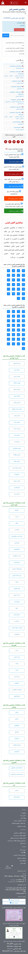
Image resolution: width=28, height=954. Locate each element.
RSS (22, 853)
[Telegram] (22, 141)
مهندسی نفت (17, 435)
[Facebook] (18, 141)
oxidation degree (16, 87)
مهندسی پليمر (17, 416)
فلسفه (17, 582)
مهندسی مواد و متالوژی (17, 409)
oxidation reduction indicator (16, 93)
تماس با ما (23, 816)
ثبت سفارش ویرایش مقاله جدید (14, 174)
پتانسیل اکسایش (19, 68)
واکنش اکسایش (19, 109)
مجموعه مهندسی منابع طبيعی (16, 774)
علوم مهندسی (17, 487)
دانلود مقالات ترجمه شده (20, 836)
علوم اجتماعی (17, 562)
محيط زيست (17, 442)
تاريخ (17, 608)
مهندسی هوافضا (17, 455)
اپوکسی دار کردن (19, 130)
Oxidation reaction (15, 107)
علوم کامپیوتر (17, 696)
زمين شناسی (17, 677)
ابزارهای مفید (23, 861)
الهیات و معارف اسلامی (17, 628)
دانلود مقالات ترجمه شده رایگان (18, 838)
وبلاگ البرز (23, 818)
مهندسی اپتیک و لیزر (17, 468)
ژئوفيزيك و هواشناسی (16, 690)
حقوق (17, 523)
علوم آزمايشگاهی (17, 745)
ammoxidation (17, 122)
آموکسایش (20, 124)
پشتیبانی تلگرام (14, 903)
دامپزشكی (17, 739)
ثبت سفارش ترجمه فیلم (15, 211)
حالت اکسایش (20, 83)
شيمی (16, 650)
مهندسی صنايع (17, 389)
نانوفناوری (17, 683)
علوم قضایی (16, 634)
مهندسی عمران (17, 376)
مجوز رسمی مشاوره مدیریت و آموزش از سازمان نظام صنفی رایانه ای (14, 924)
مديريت (17, 517)
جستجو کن (5, 35)
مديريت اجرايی (17, 595)
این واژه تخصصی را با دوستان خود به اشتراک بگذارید (14, 136)
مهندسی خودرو (17, 481)
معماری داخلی (17, 797)
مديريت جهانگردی (17, 556)
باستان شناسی (17, 615)
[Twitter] (14, 141)
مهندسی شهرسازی (17, 448)
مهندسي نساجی (16, 429)
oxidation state (16, 81)
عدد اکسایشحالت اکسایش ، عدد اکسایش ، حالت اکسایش (14, 103)
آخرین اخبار (23, 850)
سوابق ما (24, 813)
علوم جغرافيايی (17, 589)
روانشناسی (17, 530)
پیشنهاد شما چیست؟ (19, 30)
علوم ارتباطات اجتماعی (17, 569)
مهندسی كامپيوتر (16, 363)
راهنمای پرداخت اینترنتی (19, 855)
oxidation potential (15, 66)
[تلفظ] (23, 23)
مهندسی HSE (17, 461)
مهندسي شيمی (17, 396)
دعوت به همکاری (22, 826)
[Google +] (9, 141)
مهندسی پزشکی (17, 403)
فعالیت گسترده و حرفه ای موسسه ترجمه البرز (14, 941)
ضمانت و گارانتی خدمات (20, 821)
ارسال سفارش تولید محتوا (15, 186)
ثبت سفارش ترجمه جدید (15, 162)
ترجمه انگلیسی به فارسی (20, 833)
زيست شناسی (17, 657)
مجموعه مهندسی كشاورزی (16, 768)
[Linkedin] (5, 141)
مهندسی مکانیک (16, 383)
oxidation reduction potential (16, 73)
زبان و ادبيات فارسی (17, 575)
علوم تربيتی (16, 543)
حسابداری (17, 510)
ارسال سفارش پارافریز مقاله (14, 199)
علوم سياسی (16, 602)
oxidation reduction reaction (16, 114)
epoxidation (17, 128)
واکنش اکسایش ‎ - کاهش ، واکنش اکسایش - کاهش (14, 118)
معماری (16, 790)
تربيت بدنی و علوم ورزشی (16, 536)
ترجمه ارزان (23, 843)
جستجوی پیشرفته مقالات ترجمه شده (17, 841)
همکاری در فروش (21, 858)
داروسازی (17, 732)
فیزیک (16, 664)
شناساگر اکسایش (19, 96)
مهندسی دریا (16, 494)
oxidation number (16, 100)
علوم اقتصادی (17, 549)
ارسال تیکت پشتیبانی (14, 900)
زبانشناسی (17, 621)
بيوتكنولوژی (16, 725)
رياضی (16, 670)
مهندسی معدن (17, 422)
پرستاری (17, 719)
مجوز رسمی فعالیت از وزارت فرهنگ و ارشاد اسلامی (14, 908)
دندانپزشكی (16, 752)
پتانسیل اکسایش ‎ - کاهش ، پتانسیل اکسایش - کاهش (14, 77)
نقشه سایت (23, 863)
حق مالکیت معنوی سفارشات (18, 823)
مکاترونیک (17, 474)
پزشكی (16, 712)
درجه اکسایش (20, 89)
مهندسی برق (16, 370)
